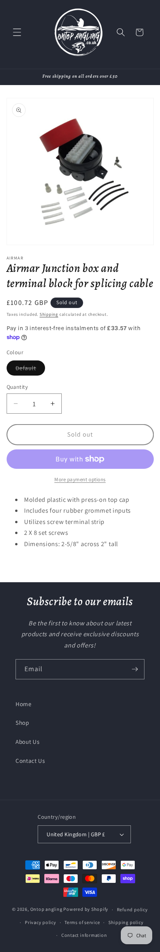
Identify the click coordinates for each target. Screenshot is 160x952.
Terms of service (82, 922)
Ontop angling (46, 909)
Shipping (49, 314)
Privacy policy (40, 922)
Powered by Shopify (85, 909)
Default (30, 370)
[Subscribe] (134, 669)
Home (24, 704)
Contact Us (30, 760)
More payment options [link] (80, 479)
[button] (17, 32)
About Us (27, 741)
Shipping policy (126, 922)
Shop (23, 722)
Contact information (84, 935)
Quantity (17, 386)
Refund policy (132, 909)
